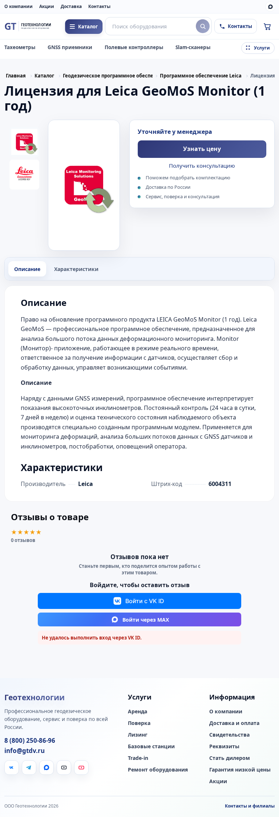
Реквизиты (224, 746)
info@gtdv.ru (24, 750)
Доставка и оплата (234, 723)
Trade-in (138, 758)
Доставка (71, 6)
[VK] (11, 767)
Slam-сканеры (192, 47)
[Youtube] (81, 767)
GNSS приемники (70, 47)
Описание (27, 269)
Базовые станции (151, 746)
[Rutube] (64, 767)
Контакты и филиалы (250, 806)
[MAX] (270, 6)
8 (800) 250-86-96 (29, 740)
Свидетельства (229, 735)
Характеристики (76, 269)
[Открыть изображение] (84, 185)
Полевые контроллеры (134, 47)
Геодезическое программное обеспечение (108, 75)
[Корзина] (267, 26)
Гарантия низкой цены (240, 769)
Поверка (139, 723)
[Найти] (203, 26)
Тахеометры (19, 47)
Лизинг (137, 735)
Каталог (44, 75)
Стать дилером (229, 758)
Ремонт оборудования (158, 769)
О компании (18, 6)
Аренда (137, 711)
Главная (16, 75)
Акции (46, 6)
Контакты (99, 6)
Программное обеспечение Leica (201, 75)
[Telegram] (29, 767)
